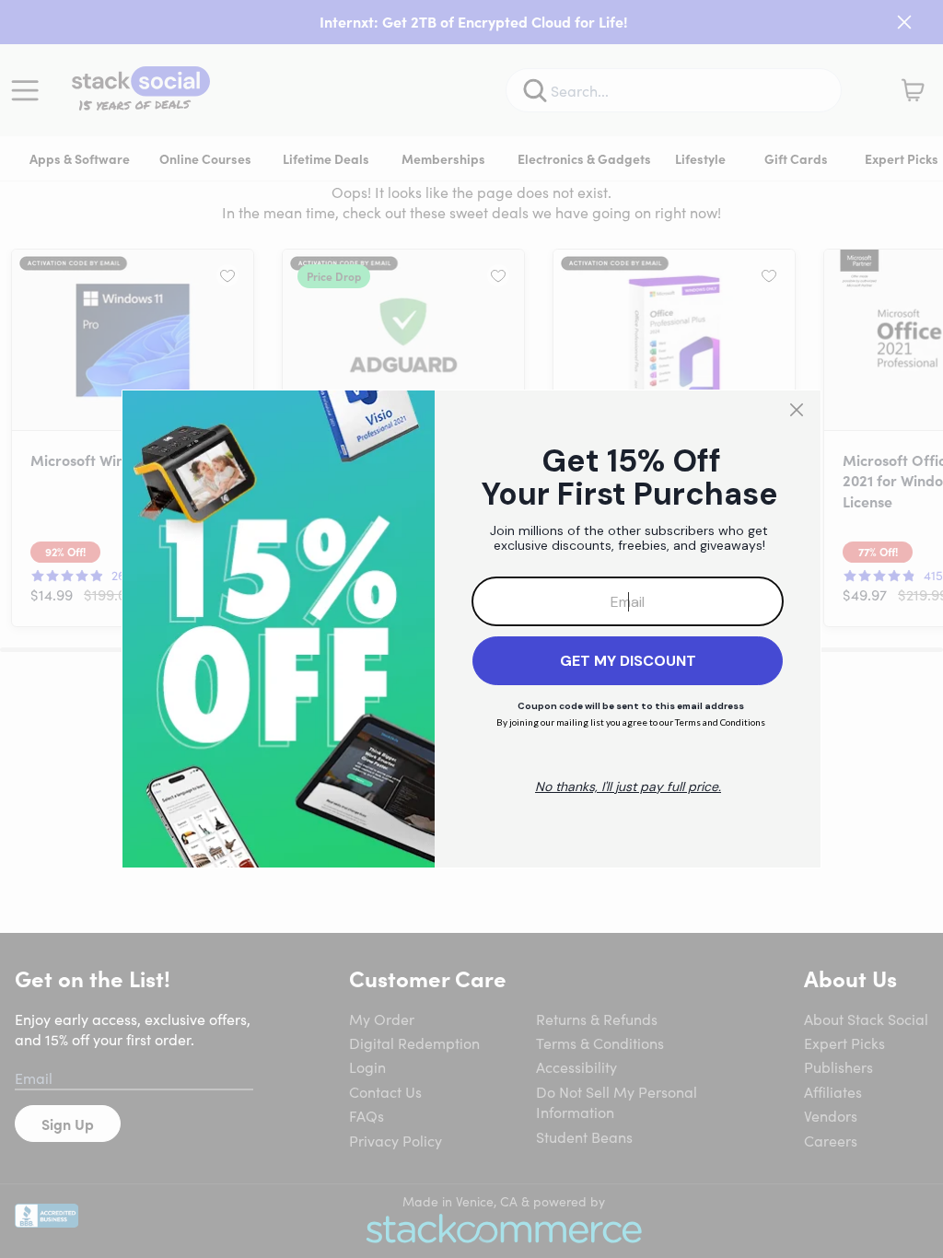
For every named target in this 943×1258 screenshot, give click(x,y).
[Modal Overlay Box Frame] (471, 629)
